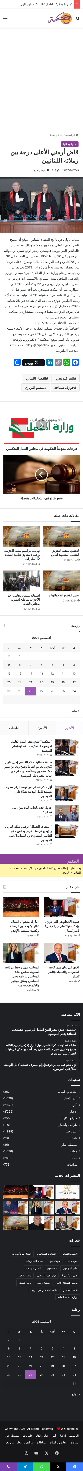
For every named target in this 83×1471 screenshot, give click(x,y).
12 (52, 673)
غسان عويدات (33, 1268)
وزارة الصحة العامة (67, 1297)
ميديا (74, 1158)
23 (9, 682)
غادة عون (52, 1268)
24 (74, 691)
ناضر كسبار (25, 1282)
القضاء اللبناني (36, 378)
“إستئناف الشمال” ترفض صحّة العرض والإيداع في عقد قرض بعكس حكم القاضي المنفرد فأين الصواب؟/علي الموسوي (28, 833)
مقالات (73, 1151)
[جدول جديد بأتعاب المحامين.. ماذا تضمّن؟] (67, 813)
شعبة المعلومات (34, 1261)
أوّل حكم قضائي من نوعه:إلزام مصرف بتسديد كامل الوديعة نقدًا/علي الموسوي (28, 791)
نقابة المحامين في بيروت (43, 1290)
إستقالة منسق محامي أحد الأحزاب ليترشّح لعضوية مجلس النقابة (24, 599)
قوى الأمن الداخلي (46, 1275)
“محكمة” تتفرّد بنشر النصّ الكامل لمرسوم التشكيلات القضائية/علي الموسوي (31, 746)
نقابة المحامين (70, 1290)
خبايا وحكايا (56, 134)
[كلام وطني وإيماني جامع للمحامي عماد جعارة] (41, 1223)
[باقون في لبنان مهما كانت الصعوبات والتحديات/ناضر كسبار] (62, 953)
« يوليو (76, 710)
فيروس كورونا (69, 1275)
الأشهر (69, 728)
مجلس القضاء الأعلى (66, 1282)
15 (19, 673)
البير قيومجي (65, 378)
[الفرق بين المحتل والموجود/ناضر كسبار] (67, 1223)
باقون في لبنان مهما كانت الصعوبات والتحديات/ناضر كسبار (64, 971)
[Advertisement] (41, 84)
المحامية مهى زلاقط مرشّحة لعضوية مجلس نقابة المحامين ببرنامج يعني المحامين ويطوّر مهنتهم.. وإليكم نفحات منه (21, 976)
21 (30, 682)
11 (63, 673)
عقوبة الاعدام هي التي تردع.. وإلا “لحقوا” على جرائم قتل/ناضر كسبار (62, 926)
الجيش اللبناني (69, 1253)
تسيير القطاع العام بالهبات (64, 595)
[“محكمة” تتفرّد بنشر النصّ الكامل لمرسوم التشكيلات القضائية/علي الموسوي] (67, 747)
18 (63, 682)
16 (8, 673)
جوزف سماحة (64, 387)
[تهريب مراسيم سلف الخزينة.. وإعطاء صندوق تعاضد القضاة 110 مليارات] (21, 536)
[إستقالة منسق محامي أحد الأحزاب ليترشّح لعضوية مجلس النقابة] (21, 581)
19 (52, 682)
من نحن (9, 1442)
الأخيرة (42, 728)
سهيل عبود (54, 1261)
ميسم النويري (34, 387)
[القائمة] (5, 20)
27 (41, 691)
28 (30, 691)
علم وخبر (71, 1131)
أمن (74, 1105)
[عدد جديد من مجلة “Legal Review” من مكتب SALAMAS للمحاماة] (67, 1192)
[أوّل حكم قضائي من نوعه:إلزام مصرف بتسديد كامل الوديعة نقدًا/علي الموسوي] (67, 793)
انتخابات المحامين (46, 1253)
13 (41, 673)
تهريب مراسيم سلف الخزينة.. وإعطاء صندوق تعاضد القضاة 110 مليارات (21, 555)
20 (41, 682)
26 (52, 691)
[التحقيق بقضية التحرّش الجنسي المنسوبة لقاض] (61, 536)
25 (63, 691)
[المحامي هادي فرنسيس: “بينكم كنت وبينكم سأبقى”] (15, 1207)
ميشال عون (43, 1282)
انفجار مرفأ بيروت (21, 1253)
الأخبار (73, 1111)
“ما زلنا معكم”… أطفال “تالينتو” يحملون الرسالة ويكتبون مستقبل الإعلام (24, 926)
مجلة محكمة (24, 1275)
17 (74, 682)
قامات (73, 1138)
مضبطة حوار (69, 1144)
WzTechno (68, 1428)
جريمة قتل (71, 1261)
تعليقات (14, 728)
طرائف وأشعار (68, 1124)
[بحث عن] (78, 20)
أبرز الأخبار (70, 1098)
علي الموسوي (70, 1268)
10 (74, 673)
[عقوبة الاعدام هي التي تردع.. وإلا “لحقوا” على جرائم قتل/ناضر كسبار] (62, 907)
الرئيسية (70, 134)
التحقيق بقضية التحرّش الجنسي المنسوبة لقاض (65, 553)
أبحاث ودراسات (67, 1091)
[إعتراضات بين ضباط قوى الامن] (15, 1223)
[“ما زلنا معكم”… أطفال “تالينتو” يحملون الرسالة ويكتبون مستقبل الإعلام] (21, 907)
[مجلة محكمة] (59, 18)
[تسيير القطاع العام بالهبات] (61, 581)
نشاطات (72, 1164)
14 (30, 673)
